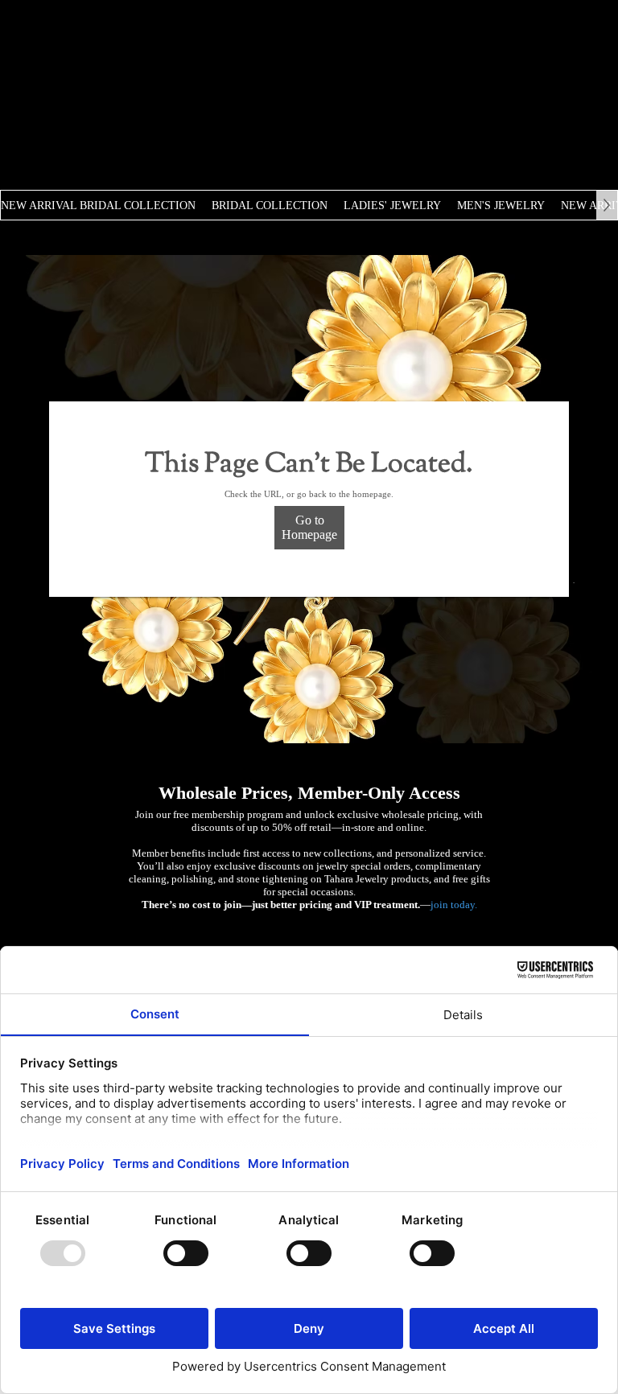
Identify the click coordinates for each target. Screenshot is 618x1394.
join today (453, 904)
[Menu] (438, 43)
